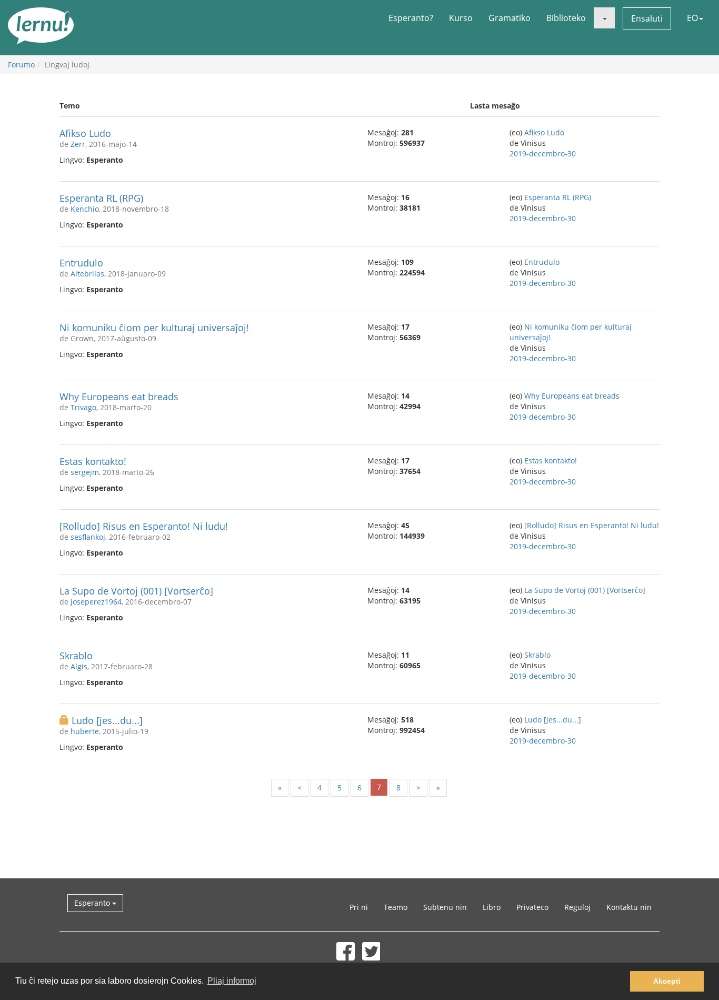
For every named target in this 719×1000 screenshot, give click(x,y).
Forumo (21, 65)
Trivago (83, 407)
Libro (492, 907)
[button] (604, 17)
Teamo (395, 907)
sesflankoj (88, 537)
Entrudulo (81, 262)
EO (692, 18)
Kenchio (85, 209)
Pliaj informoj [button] (231, 980)
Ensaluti (647, 18)
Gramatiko (509, 18)
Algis (79, 666)
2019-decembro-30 (543, 153)
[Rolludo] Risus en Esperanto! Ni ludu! (143, 526)
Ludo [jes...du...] (107, 720)
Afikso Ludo (85, 133)
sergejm (85, 472)
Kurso (461, 18)
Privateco (532, 907)
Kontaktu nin (629, 907)
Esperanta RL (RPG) (101, 198)
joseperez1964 (96, 602)
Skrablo (76, 655)
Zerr (78, 144)
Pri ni (358, 907)
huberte (85, 731)
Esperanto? (410, 18)
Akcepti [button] (667, 981)
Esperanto (93, 903)
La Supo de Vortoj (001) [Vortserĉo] (136, 591)
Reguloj (577, 907)
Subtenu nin (445, 907)
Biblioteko (566, 18)
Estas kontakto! (92, 461)
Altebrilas (87, 274)
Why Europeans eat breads (118, 396)
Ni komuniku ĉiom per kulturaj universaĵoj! (154, 327)
